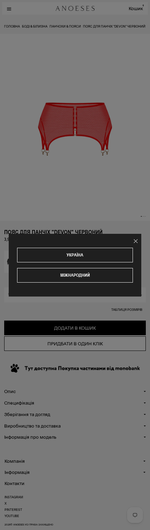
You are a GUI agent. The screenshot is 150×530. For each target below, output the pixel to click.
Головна (12, 26)
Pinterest (13, 509)
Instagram (14, 497)
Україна (75, 255)
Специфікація (19, 403)
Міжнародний (75, 275)
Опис (10, 391)
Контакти (14, 483)
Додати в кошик (75, 328)
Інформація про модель (30, 437)
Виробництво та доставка (32, 426)
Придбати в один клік (75, 343)
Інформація (17, 472)
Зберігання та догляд (27, 414)
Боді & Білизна (34, 26)
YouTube (12, 516)
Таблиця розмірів (126, 309)
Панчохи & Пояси (65, 26)
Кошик (136, 8)
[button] (141, 216)
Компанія (15, 461)
